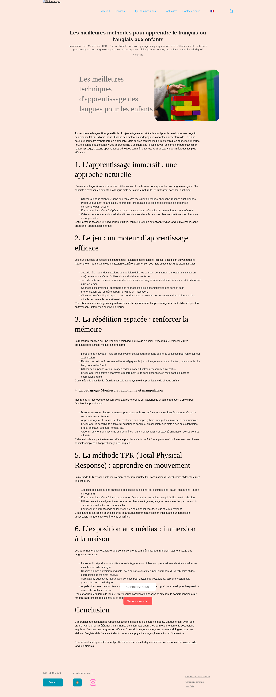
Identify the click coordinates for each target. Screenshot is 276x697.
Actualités (171, 11)
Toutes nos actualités (138, 601)
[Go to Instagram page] (93, 682)
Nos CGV (190, 686)
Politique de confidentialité (197, 676)
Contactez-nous (191, 11)
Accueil (105, 11)
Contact (53, 682)
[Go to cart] (231, 11)
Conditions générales (194, 682)
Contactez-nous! (138, 587)
